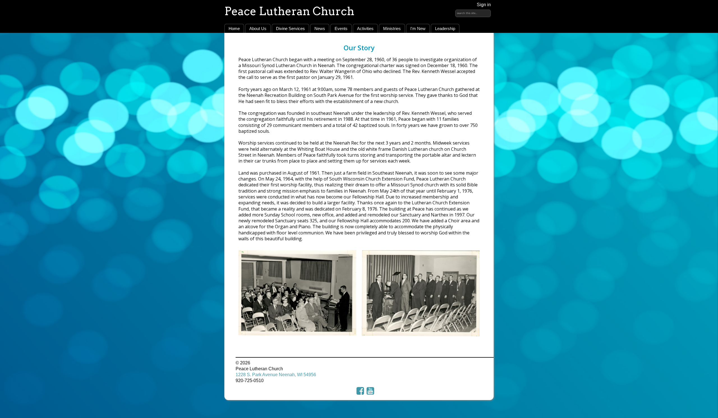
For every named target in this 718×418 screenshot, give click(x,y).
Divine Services (290, 28)
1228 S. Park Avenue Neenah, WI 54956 (276, 374)
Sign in (484, 4)
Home (234, 28)
